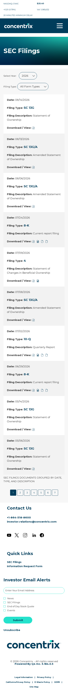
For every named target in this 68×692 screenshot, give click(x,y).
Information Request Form (30, 566)
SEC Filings (19, 562)
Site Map (34, 687)
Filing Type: (10, 86)
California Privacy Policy (18, 682)
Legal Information (23, 677)
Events (11, 610)
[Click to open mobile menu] (60, 26)
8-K (26, 225)
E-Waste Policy (42, 682)
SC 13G (29, 107)
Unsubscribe (11, 630)
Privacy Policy (44, 677)
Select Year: (9, 75)
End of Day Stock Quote (20, 606)
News (10, 598)
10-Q (27, 339)
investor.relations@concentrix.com (32, 521)
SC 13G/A (30, 147)
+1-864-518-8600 (19, 517)
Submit (18, 620)
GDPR (57, 682)
